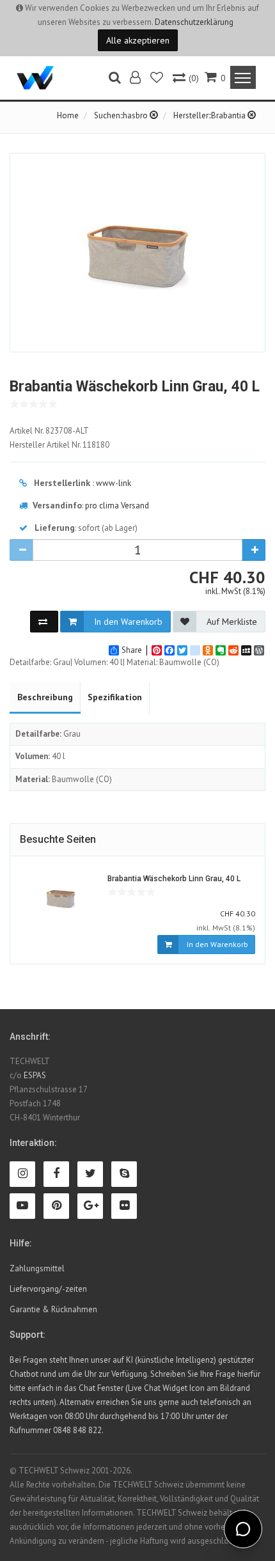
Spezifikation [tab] (115, 697)
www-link (113, 483)
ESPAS (35, 1075)
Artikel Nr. (49, 430)
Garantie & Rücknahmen (53, 1309)
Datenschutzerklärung (194, 22)
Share (132, 650)
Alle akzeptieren (137, 40)
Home (68, 115)
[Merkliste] (157, 79)
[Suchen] (115, 79)
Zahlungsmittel (37, 1268)
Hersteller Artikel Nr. (59, 444)
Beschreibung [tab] (45, 697)
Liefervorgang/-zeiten (48, 1288)
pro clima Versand (117, 505)
